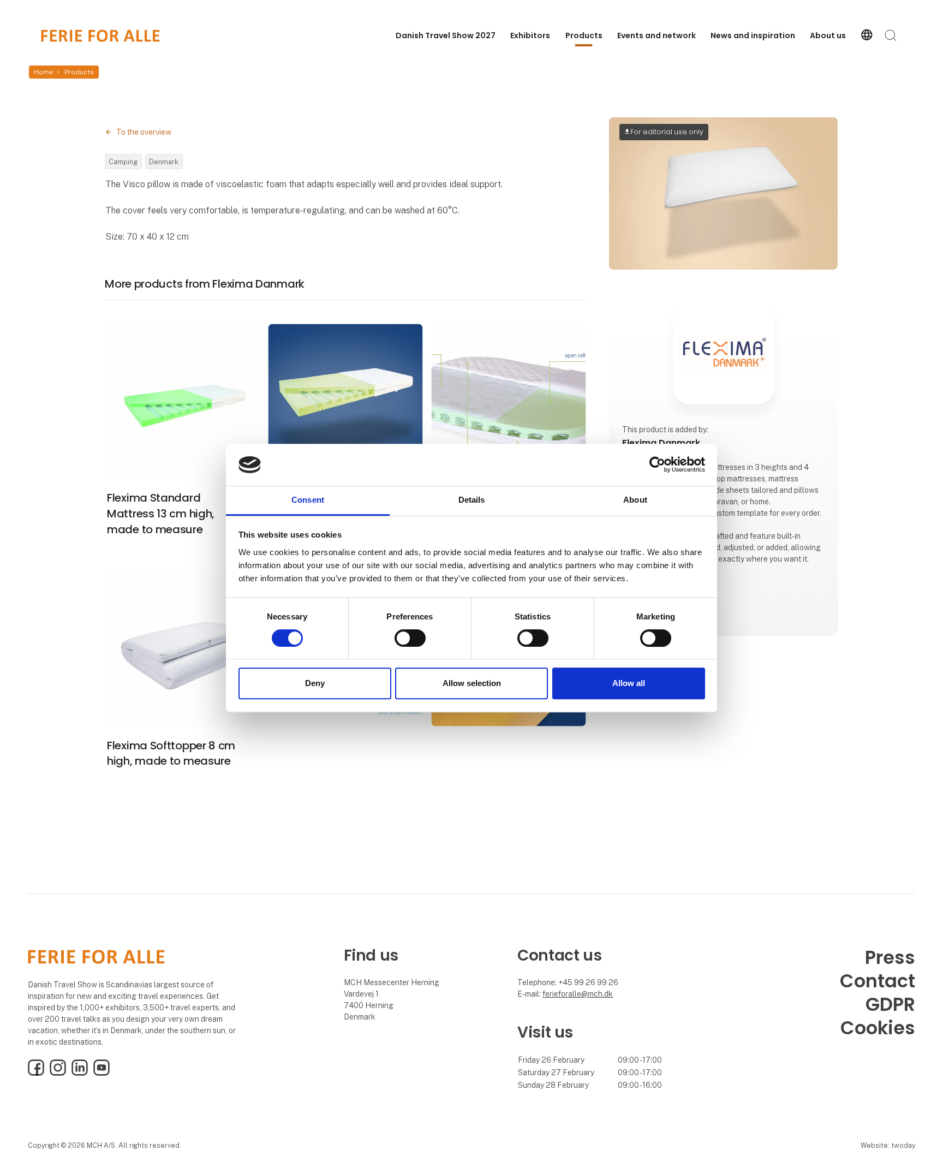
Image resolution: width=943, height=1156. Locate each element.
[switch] (410, 638)
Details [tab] (471, 499)
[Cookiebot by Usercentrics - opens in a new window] (657, 465)
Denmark (163, 162)
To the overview (143, 132)
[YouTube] (101, 1073)
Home (43, 72)
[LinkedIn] (79, 1073)
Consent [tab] (307, 499)
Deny (315, 683)
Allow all (628, 683)
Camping (123, 162)
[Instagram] (58, 1073)
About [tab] (635, 499)
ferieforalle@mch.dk (577, 994)
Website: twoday (888, 1145)
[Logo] (100, 35)
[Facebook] (36, 1073)
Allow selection (472, 683)
